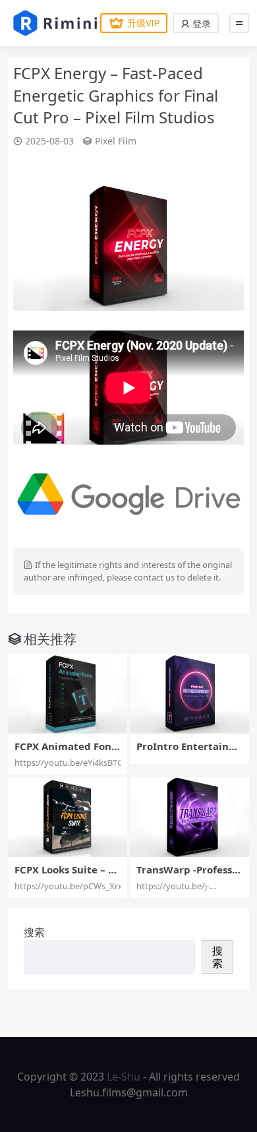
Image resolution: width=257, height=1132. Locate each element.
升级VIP (143, 22)
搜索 (34, 932)
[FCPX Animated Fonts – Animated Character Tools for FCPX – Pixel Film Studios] (67, 694)
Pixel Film (115, 141)
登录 (200, 23)
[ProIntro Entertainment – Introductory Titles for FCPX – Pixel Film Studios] (189, 694)
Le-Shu (123, 1076)
